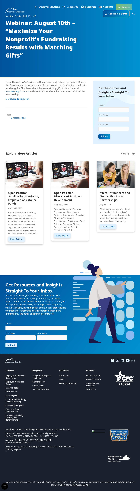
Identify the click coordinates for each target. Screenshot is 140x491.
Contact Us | (53, 446)
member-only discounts (17, 91)
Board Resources (67, 446)
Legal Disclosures (27, 446)
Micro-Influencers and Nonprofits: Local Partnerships (115, 196)
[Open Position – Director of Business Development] (70, 174)
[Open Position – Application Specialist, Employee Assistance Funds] (24, 174)
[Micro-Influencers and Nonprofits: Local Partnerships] (116, 174)
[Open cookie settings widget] (4, 486)
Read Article (17, 239)
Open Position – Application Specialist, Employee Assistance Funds (23, 198)
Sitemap (41, 446)
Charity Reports (14, 449)
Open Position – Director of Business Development (68, 196)
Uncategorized (18, 117)
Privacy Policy (11, 446)
